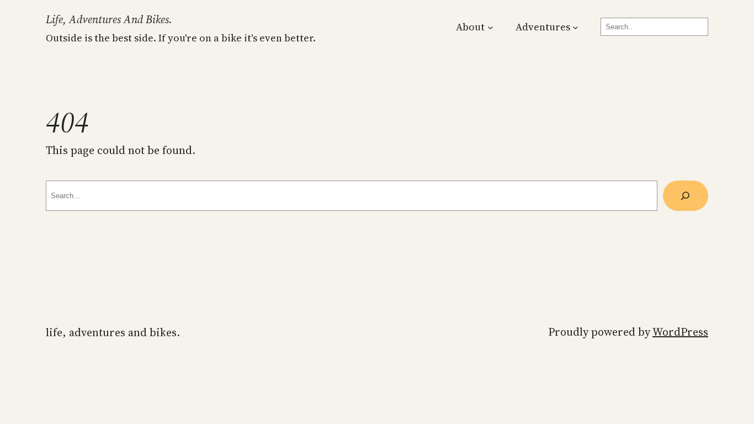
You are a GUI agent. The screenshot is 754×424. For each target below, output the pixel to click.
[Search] (685, 196)
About (470, 27)
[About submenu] (490, 27)
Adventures (543, 27)
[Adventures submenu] (575, 27)
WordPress (680, 332)
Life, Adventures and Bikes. (109, 19)
